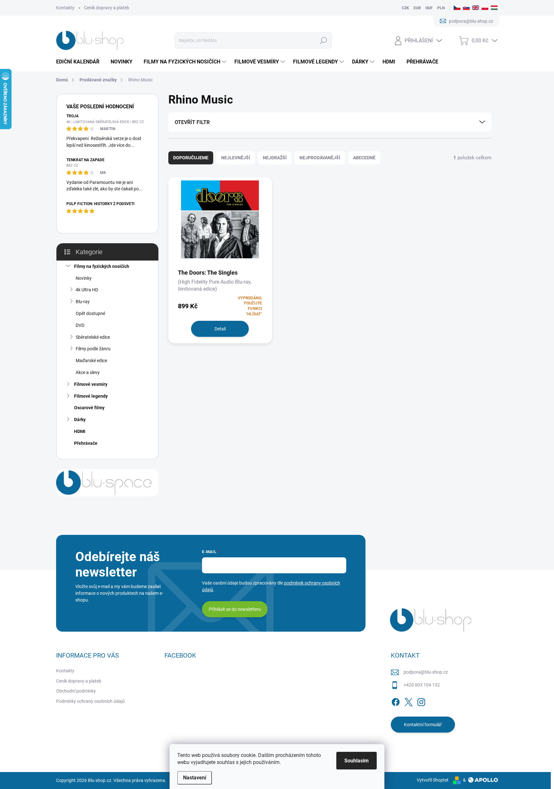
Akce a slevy (88, 372)
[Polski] (485, 8)
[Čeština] (457, 8)
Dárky (80, 419)
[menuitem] (80, 61)
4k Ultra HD (87, 289)
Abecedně (364, 157)
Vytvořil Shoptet (433, 780)
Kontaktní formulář (423, 724)
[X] (408, 701)
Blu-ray (83, 301)
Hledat (323, 40)
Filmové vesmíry (90, 384)
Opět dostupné (90, 313)
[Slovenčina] (466, 8)
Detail (220, 328)
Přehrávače (85, 443)
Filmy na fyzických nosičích (101, 266)
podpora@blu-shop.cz (426, 672)
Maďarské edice (91, 360)
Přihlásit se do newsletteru (235, 609)
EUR (417, 8)
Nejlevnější (235, 157)
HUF (429, 8)
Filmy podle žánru (93, 348)
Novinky (84, 278)
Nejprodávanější (319, 157)
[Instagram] (421, 701)
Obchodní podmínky (76, 690)
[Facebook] (395, 701)
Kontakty (65, 7)
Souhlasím (356, 761)
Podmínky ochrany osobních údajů (90, 701)
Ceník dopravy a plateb (106, 7)
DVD (80, 325)
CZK (405, 8)
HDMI (79, 431)
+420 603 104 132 (422, 684)
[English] (475, 8)
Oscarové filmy (89, 407)
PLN (441, 8)
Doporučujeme (190, 157)
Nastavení (194, 778)
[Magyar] (494, 8)
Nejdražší (275, 157)
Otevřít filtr (192, 122)
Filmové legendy (91, 396)
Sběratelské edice (93, 337)
